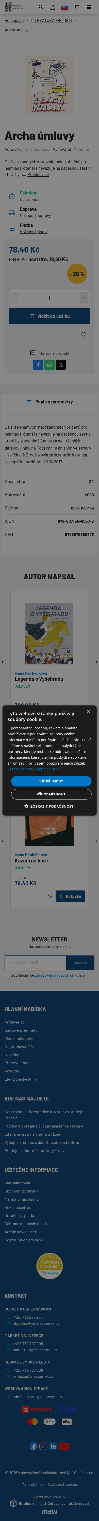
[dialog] (50, 760)
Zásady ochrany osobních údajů (35, 769)
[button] (49, 806)
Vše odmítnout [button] (51, 794)
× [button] (88, 711)
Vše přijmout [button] (51, 781)
